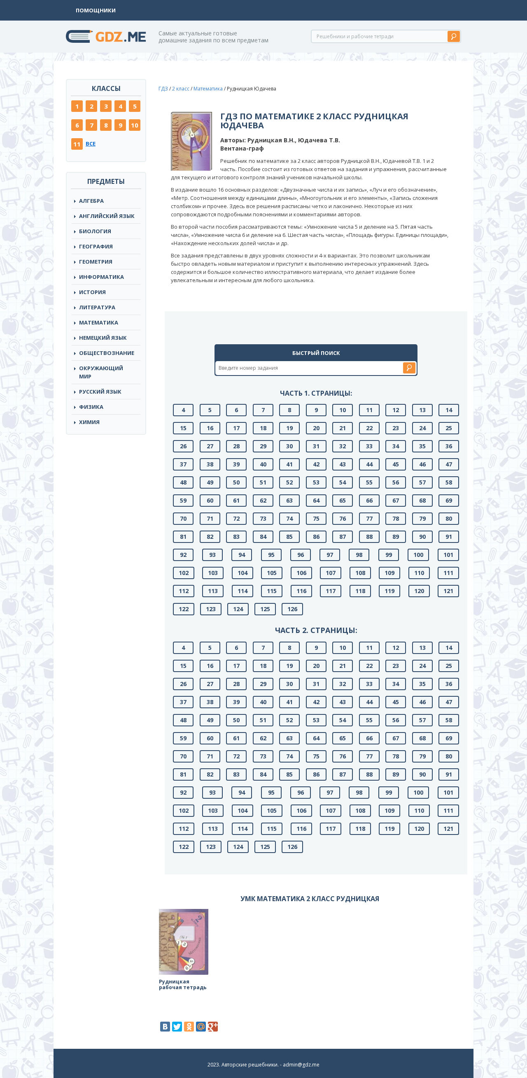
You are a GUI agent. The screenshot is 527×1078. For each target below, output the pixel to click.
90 (422, 536)
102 (184, 573)
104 (242, 573)
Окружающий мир (101, 372)
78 (395, 518)
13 (422, 410)
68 (422, 500)
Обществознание (106, 353)
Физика (91, 406)
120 (419, 591)
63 (289, 500)
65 (342, 500)
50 (236, 482)
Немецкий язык (103, 337)
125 (265, 609)
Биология (95, 231)
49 (210, 482)
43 (342, 464)
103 (213, 573)
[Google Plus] (213, 1027)
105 (272, 573)
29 (263, 446)
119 (389, 591)
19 (289, 428)
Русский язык (100, 391)
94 (241, 555)
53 (316, 482)
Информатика (101, 277)
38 (210, 464)
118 (360, 591)
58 (448, 482)
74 (289, 518)
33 (369, 446)
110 (419, 573)
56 (395, 482)
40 (263, 464)
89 (395, 536)
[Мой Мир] (201, 1027)
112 (184, 591)
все (91, 143)
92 (183, 555)
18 (263, 428)
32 (342, 446)
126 (292, 609)
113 (213, 591)
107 (331, 573)
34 (395, 446)
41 (289, 464)
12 (395, 410)
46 (422, 464)
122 (184, 609)
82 (210, 536)
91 (448, 536)
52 (289, 482)
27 (210, 446)
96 (300, 555)
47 (448, 464)
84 (263, 536)
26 (183, 446)
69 (448, 500)
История (92, 292)
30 (289, 446)
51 (263, 482)
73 (263, 518)
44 (369, 464)
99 (388, 555)
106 (301, 573)
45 (395, 464)
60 (210, 500)
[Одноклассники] (189, 1027)
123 (211, 609)
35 (422, 446)
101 (448, 555)
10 (134, 125)
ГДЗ (163, 88)
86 (316, 536)
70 (183, 518)
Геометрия (95, 261)
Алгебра (91, 200)
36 (448, 446)
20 (316, 428)
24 (422, 428)
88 (369, 536)
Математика (98, 322)
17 (236, 428)
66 (369, 500)
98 (359, 555)
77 (369, 518)
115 (272, 591)
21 (342, 428)
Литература (97, 307)
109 (389, 573)
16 (210, 428)
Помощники (96, 10)
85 (289, 536)
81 (183, 536)
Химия (89, 422)
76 (342, 518)
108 (360, 573)
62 (263, 500)
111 (448, 573)
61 (236, 500)
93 (212, 555)
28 (236, 446)
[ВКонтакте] (165, 1027)
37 (183, 464)
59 (183, 500)
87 (342, 536)
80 (448, 518)
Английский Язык (107, 216)
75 (316, 518)
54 (342, 482)
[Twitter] (177, 1027)
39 (236, 464)
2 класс (180, 88)
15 (183, 428)
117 (331, 591)
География (96, 246)
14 (448, 410)
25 (448, 428)
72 (236, 518)
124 (238, 609)
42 (316, 464)
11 (77, 144)
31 (316, 446)
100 (418, 555)
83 (236, 536)
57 (422, 482)
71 (210, 518)
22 (369, 428)
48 (183, 482)
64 (316, 500)
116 (301, 591)
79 (422, 518)
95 (271, 555)
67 (395, 500)
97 (329, 555)
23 (395, 428)
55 (369, 482)
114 (242, 591)
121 (448, 591)
